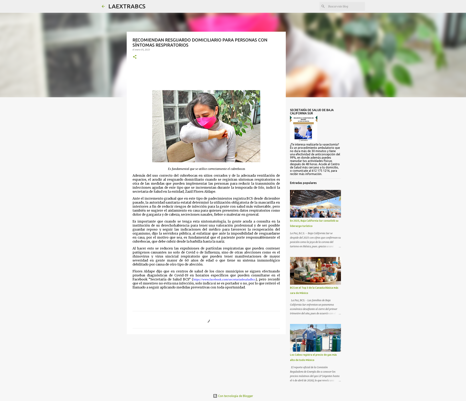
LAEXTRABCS (126, 6)
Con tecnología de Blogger (235, 396)
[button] (135, 57)
